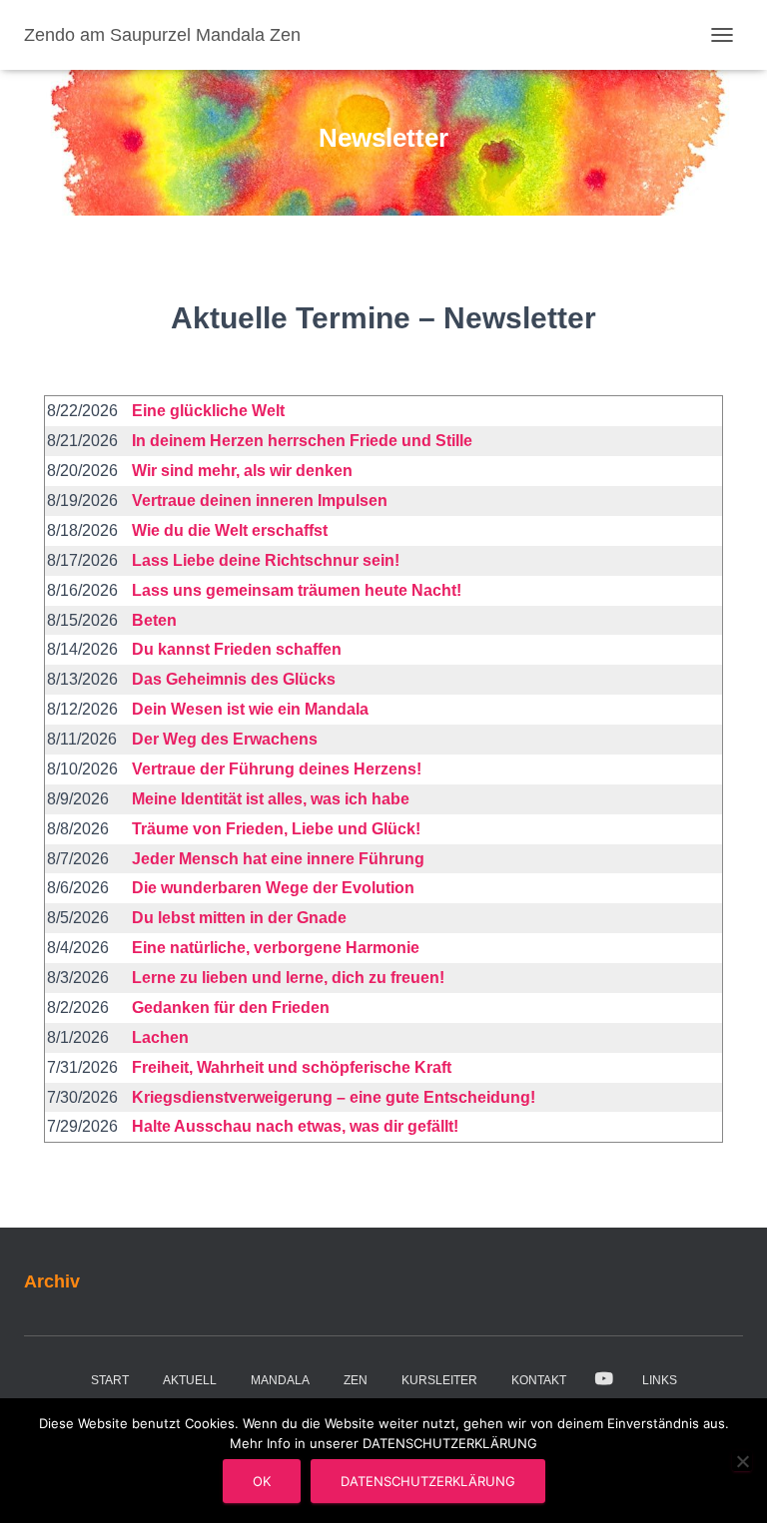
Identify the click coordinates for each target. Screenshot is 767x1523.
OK (262, 1481)
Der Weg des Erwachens (225, 739)
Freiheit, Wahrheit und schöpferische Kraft (291, 1067)
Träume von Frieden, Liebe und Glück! (276, 828)
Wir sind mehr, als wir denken (242, 470)
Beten (154, 620)
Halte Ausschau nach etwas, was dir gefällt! (295, 1126)
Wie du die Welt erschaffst (230, 530)
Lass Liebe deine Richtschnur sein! (265, 560)
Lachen (160, 1037)
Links (659, 1380)
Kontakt (538, 1380)
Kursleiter (439, 1380)
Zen (356, 1380)
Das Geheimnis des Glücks (234, 679)
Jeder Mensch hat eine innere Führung (278, 858)
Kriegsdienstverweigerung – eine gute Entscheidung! (333, 1097)
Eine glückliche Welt (208, 410)
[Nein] (742, 1461)
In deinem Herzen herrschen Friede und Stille (302, 440)
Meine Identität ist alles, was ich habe (270, 798)
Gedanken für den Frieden (231, 1007)
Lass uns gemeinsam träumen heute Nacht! (296, 590)
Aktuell (190, 1380)
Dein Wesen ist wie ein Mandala (250, 709)
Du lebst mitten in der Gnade (239, 917)
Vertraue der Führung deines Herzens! (276, 769)
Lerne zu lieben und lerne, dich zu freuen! (288, 977)
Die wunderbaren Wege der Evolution (273, 887)
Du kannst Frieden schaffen (237, 649)
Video (604, 1379)
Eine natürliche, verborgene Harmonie (275, 947)
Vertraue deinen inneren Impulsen (259, 500)
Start (110, 1380)
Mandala (280, 1380)
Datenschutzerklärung (428, 1481)
